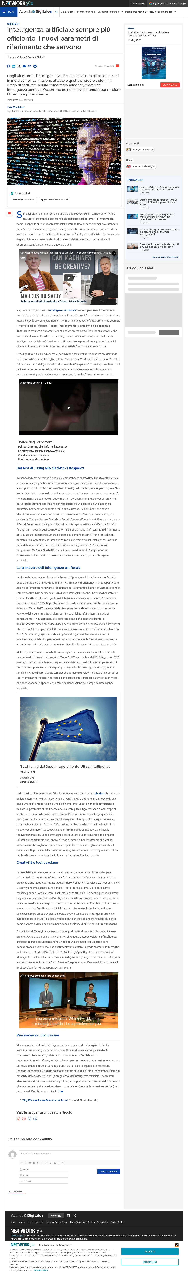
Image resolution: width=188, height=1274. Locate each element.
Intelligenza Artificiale (136, 12)
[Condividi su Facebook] (8, 63)
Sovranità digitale (86, 12)
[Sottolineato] (30, 1210)
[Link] (55, 1210)
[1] (59, 1138)
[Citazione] (46, 1210)
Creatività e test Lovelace (33, 452)
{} (58, 1210)
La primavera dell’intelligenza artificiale (41, 448)
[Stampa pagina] (35, 63)
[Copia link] (29, 63)
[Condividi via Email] (24, 63)
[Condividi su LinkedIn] (13, 63)
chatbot (99, 841)
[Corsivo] (26, 1210)
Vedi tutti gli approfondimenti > (166, 215)
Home (10, 54)
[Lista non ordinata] (42, 1210)
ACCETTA (150, 1252)
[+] (62, 1210)
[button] (9, 12)
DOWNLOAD (170, 82)
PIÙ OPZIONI (150, 1262)
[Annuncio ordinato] (38, 1210)
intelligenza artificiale (62, 307)
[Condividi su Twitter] (19, 63)
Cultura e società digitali (30, 54)
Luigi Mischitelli (15, 104)
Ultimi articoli (68, 12)
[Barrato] (34, 1210)
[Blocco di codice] (50, 1210)
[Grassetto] (22, 1210)
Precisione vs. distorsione (33, 456)
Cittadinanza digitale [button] (108, 12)
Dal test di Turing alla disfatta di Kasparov (42, 444)
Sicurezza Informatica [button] (161, 12)
